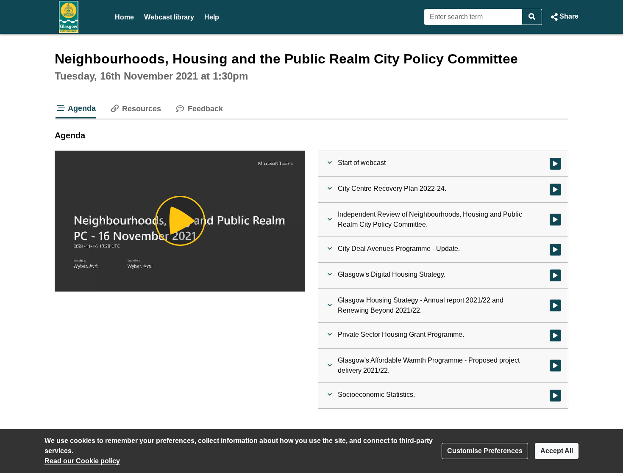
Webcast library (169, 17)
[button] (563, 16)
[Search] (532, 17)
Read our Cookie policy (82, 461)
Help (211, 17)
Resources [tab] (140, 108)
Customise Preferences (485, 450)
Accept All (556, 450)
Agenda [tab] (81, 108)
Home (124, 17)
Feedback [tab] (204, 108)
